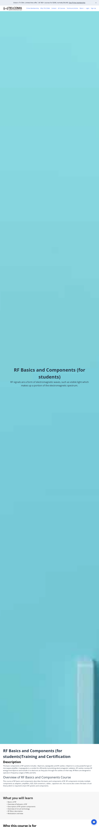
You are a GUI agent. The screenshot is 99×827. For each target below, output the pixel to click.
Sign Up (93, 8)
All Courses (61, 8)
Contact (53, 8)
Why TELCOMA (45, 8)
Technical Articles (72, 8)
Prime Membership (32, 8)
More (81, 8)
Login (87, 8)
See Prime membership (77, 3)
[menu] (60, 8)
